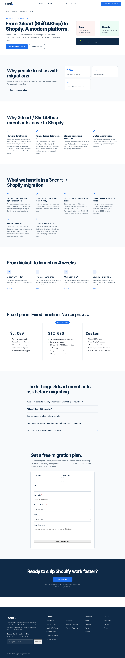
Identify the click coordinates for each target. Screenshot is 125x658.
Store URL (38, 495)
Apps (57, 4)
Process (73, 4)
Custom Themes (72, 624)
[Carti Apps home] (9, 4)
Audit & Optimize (52, 628)
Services (42, 4)
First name (38, 475)
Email (36, 485)
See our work (37, 47)
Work (50, 4)
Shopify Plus (51, 624)
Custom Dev (51, 632)
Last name (66, 475)
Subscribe (38, 641)
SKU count (37, 515)
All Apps (69, 620)
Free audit (107, 620)
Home (7, 11)
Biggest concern (39, 525)
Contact (87, 632)
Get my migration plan (62, 541)
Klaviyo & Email (52, 635)
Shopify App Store (72, 628)
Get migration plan (16, 47)
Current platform (40, 505)
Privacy (106, 624)
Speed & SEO (51, 639)
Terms (106, 628)
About (64, 4)
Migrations (23, 11)
